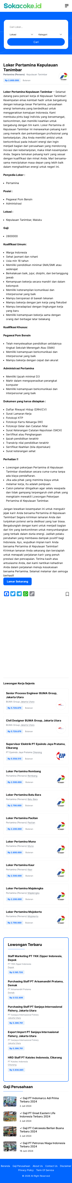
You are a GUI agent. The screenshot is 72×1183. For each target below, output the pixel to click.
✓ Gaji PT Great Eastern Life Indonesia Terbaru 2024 (37, 1114)
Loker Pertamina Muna (21, 841)
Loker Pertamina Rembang (23, 771)
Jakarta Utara (27, 701)
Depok (11, 967)
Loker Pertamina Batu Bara (23, 794)
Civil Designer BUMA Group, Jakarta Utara (33, 720)
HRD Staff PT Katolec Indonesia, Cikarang (35, 1057)
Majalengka (33, 893)
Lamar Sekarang (17, 581)
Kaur (30, 869)
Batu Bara (33, 799)
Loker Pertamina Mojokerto (24, 911)
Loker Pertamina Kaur (20, 865)
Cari (36, 42)
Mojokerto (33, 916)
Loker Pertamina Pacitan (22, 818)
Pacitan (31, 822)
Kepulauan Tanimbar (36, 74)
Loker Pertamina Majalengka (24, 888)
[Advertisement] (36, 638)
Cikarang (37, 752)
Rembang (32, 775)
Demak (11, 992)
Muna (30, 846)
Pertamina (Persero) (14, 74)
